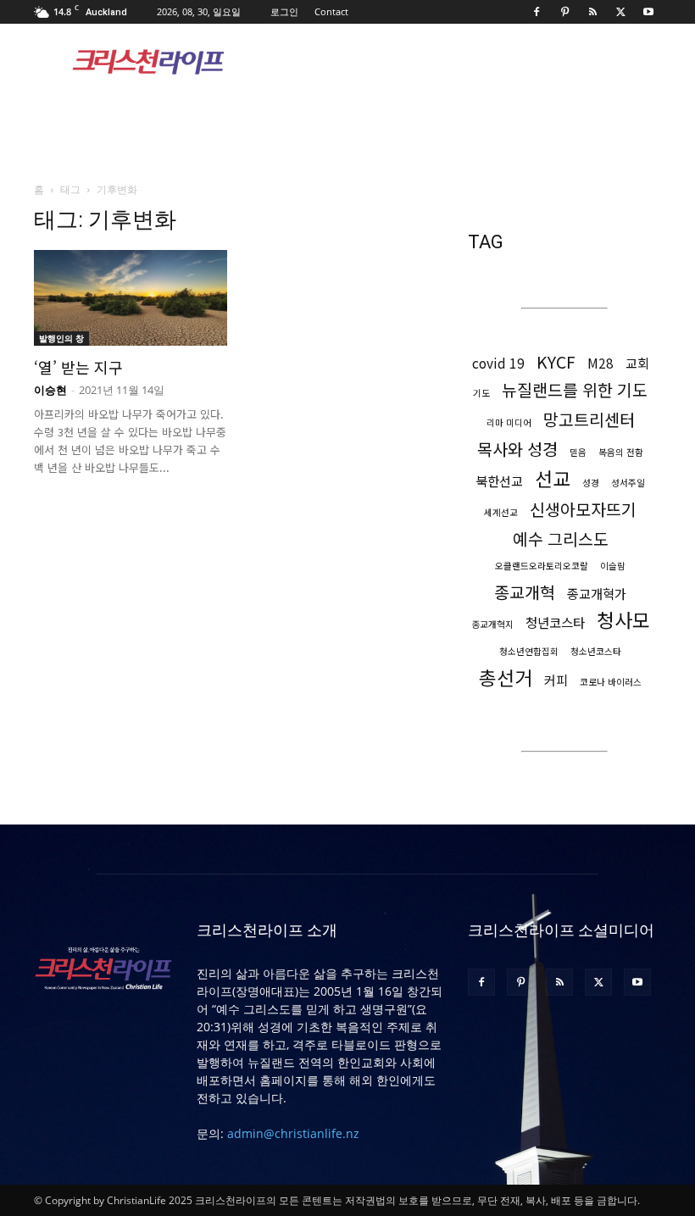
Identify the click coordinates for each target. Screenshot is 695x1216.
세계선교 (501, 512)
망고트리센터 (589, 419)
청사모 (623, 620)
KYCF (556, 361)
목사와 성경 (517, 449)
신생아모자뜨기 (583, 509)
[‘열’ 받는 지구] (130, 298)
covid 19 (498, 363)
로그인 (284, 11)
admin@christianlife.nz (293, 1133)
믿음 (578, 452)
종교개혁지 (492, 624)
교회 (637, 363)
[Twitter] (620, 12)
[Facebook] (536, 12)
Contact (331, 11)
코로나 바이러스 (611, 681)
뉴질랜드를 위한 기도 (575, 389)
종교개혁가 (596, 593)
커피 (556, 680)
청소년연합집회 (529, 651)
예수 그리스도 (561, 538)
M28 (600, 363)
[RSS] (592, 12)
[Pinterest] (564, 12)
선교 (552, 478)
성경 (590, 482)
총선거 (505, 677)
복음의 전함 (620, 452)
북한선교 (499, 481)
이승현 (50, 389)
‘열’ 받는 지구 (78, 367)
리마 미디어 (508, 422)
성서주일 (628, 482)
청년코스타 (555, 622)
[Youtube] (648, 12)
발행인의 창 (61, 338)
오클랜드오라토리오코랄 (541, 565)
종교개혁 (524, 592)
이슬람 (613, 565)
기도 (481, 392)
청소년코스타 (595, 651)
